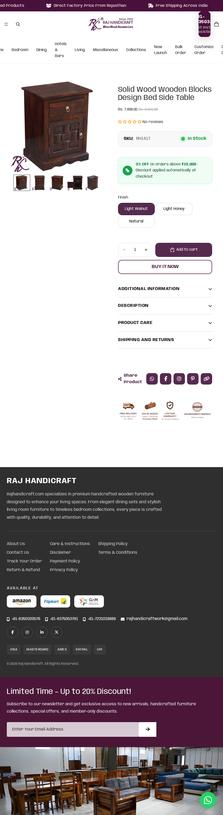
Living (80, 50)
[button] (129, 122)
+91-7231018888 (102, 619)
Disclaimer (60, 552)
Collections (136, 50)
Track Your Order (24, 561)
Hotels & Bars (61, 50)
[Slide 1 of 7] (21, 182)
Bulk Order (180, 50)
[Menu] (6, 24)
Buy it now (165, 266)
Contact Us (18, 552)
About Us (16, 544)
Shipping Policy (113, 544)
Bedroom (20, 50)
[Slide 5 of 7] (93, 182)
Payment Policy (65, 561)
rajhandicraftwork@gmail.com (157, 619)
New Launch (160, 50)
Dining (41, 50)
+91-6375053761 (64, 619)
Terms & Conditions (117, 552)
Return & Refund (23, 570)
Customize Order (203, 50)
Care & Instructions (70, 544)
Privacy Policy (64, 570)
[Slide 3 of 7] (57, 182)
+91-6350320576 (26, 619)
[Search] (18, 24)
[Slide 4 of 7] (75, 182)
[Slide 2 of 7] (39, 182)
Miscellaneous (105, 50)
